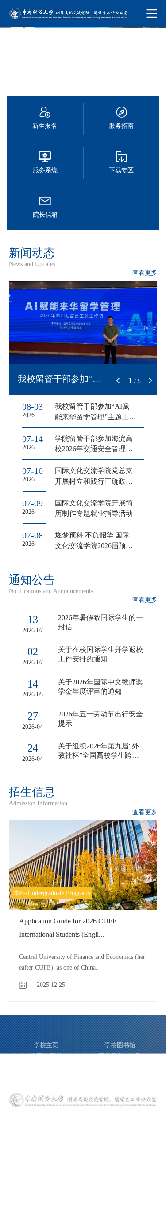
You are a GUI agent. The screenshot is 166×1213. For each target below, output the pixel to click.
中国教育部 (46, 1056)
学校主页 (46, 1045)
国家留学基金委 (120, 1056)
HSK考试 (46, 1077)
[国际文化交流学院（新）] (83, 13)
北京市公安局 (120, 1077)
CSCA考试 (120, 1066)
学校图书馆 (119, 1045)
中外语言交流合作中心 (46, 1066)
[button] (118, 381)
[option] (83, 57)
